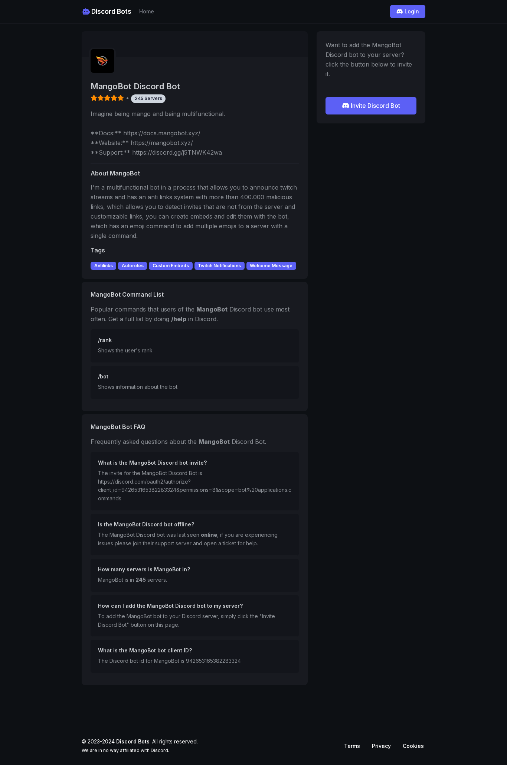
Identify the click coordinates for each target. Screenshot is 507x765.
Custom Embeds (171, 265)
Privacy (381, 746)
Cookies (413, 746)
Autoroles (133, 265)
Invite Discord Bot (374, 105)
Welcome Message (271, 265)
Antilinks (103, 265)
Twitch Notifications (219, 265)
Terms (352, 746)
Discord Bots (110, 11)
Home (146, 11)
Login (411, 11)
